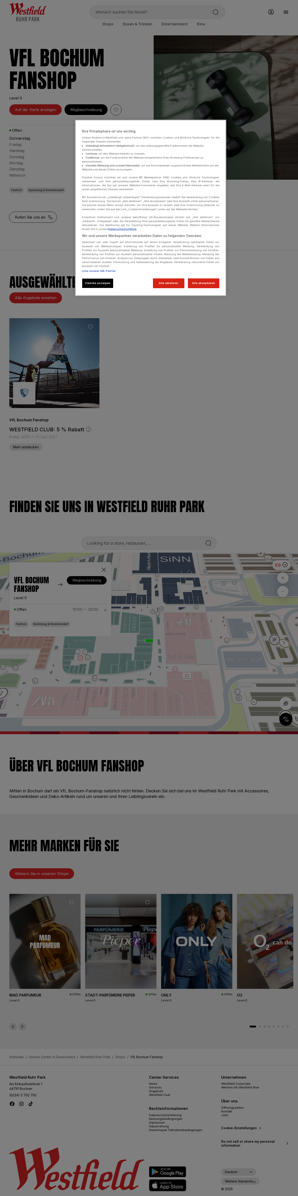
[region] (150, 208)
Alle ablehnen (168, 283)
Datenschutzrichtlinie (122, 229)
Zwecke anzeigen (97, 283)
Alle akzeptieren (203, 283)
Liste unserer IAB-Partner (99, 271)
